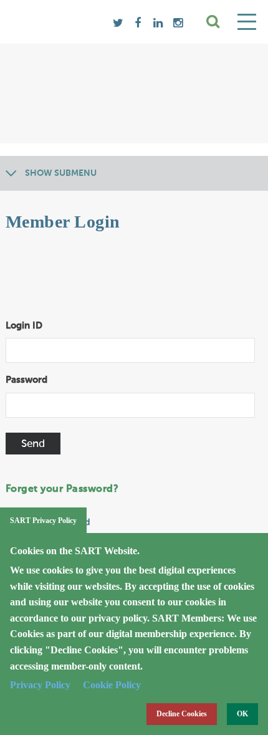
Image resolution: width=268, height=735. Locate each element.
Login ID (24, 325)
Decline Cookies (181, 713)
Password (26, 380)
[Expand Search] (213, 21)
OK (242, 713)
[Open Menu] (246, 21)
